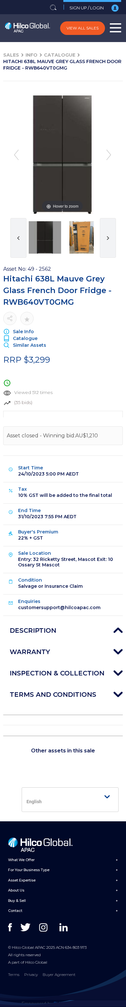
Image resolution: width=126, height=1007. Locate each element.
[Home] (27, 28)
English (34, 801)
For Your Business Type (28, 870)
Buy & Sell (17, 900)
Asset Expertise (22, 880)
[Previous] (16, 155)
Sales (11, 55)
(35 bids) (23, 402)
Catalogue (59, 55)
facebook (13, 927)
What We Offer (21, 860)
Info (31, 55)
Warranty (30, 652)
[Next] (108, 155)
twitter (26, 927)
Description (33, 630)
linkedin (65, 927)
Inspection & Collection (57, 673)
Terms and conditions (53, 694)
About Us (16, 890)
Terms (13, 974)
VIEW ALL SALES (83, 28)
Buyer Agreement (59, 974)
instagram (44, 927)
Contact (15, 910)
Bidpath (61, 1003)
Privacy (31, 974)
